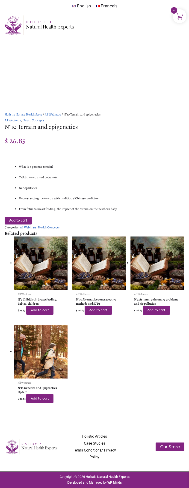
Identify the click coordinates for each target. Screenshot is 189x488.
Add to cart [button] (40, 310)
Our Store (170, 447)
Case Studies (94, 443)
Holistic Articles (94, 436)
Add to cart (18, 220)
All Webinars (53, 114)
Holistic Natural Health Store (23, 114)
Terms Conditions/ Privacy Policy (94, 453)
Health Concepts (33, 120)
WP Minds (114, 482)
